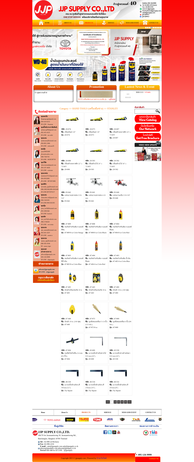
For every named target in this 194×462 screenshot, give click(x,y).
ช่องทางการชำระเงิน (149, 426)
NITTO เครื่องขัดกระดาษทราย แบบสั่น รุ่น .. (92, 101)
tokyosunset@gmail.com (48, 165)
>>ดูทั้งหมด (111, 99)
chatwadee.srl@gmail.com (49, 197)
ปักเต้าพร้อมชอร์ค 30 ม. (73, 290)
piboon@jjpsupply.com (48, 254)
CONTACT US (150, 412)
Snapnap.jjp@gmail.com (48, 119)
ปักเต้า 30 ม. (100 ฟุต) (121, 290)
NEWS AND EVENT (129, 412)
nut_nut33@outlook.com (48, 219)
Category (64, 108)
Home (43, 412)
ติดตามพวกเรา (111, 426)
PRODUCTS (86, 412)
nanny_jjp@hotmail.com (48, 241)
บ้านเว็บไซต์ (102, 458)
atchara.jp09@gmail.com (48, 130)
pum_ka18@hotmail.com (49, 208)
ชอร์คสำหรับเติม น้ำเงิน (121, 258)
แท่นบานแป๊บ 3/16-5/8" (121, 195)
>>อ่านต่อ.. (147, 92)
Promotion (96, 86)
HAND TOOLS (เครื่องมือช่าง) (88, 108)
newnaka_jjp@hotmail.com (49, 186)
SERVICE (107, 412)
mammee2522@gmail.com (49, 176)
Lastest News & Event (139, 86)
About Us (53, 86)
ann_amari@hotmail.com (48, 230)
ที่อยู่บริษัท (58, 426)
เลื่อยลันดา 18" (94, 132)
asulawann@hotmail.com (48, 140)
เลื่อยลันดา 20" (70, 132)
